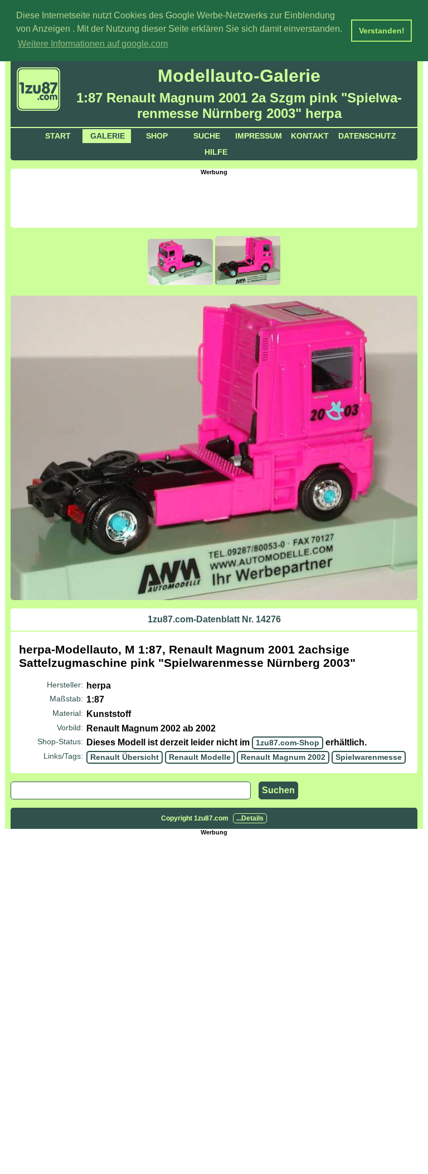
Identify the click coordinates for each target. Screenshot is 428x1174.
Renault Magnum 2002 (283, 757)
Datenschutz (367, 135)
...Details (250, 818)
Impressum (258, 135)
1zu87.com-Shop (287, 742)
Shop (157, 135)
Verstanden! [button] (382, 30)
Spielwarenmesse (368, 757)
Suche (206, 135)
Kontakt (310, 135)
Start (58, 135)
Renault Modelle (200, 757)
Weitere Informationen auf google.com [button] (93, 43)
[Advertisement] (214, 200)
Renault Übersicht (124, 757)
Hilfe (216, 152)
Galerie (107, 135)
